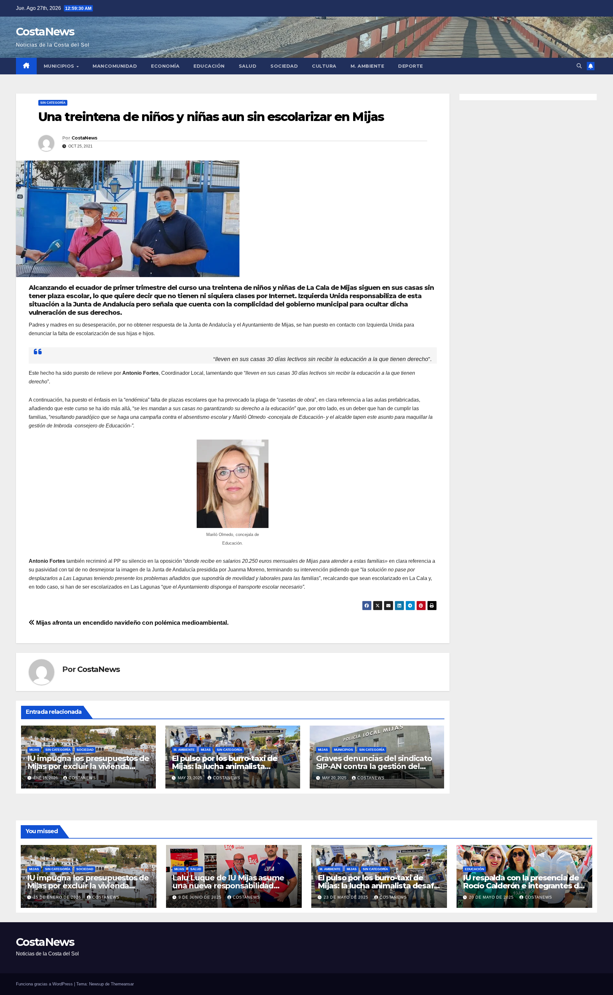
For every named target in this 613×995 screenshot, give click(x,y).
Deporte (410, 66)
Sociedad (284, 66)
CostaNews (45, 31)
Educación (209, 66)
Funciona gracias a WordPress (45, 984)
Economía (165, 66)
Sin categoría (52, 102)
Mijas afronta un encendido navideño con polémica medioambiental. (132, 622)
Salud (248, 66)
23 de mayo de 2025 (347, 897)
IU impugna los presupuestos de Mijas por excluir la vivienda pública (88, 766)
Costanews (82, 778)
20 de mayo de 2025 (492, 897)
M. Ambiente (367, 66)
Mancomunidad (115, 66)
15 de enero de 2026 (57, 897)
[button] (579, 66)
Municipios (60, 66)
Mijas (34, 749)
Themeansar (122, 984)
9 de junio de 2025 (200, 897)
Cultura (324, 66)
